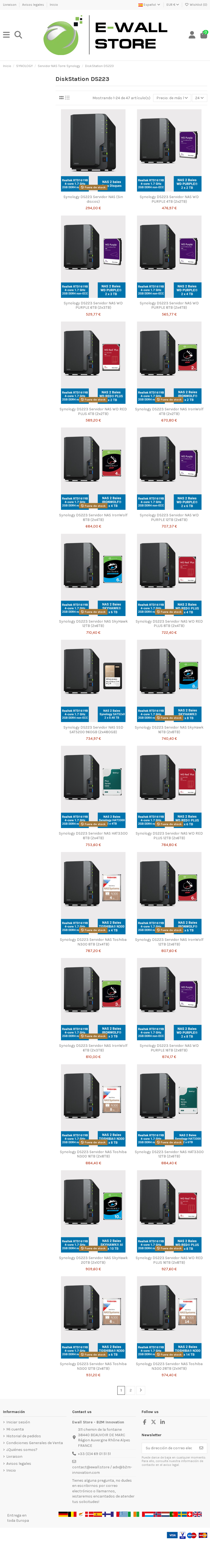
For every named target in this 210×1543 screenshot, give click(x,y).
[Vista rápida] (101, 190)
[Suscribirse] (201, 1448)
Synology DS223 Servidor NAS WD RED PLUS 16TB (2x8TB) (169, 1260)
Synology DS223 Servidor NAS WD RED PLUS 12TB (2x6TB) (169, 835)
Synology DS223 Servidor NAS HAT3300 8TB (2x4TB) (93, 835)
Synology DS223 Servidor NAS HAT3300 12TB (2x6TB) (169, 1154)
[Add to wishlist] (85, 190)
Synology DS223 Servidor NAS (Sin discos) (93, 199)
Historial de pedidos (23, 1436)
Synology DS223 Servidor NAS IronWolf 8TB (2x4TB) (93, 517)
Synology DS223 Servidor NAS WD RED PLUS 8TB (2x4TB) (169, 623)
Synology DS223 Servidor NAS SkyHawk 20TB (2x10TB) (93, 1260)
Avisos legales (33, 5)
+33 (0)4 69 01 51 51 (94, 1453)
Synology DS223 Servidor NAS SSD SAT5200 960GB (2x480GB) (93, 729)
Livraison (10, 5)
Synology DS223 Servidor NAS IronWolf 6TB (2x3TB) (93, 1048)
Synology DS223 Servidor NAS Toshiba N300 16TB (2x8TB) (93, 1154)
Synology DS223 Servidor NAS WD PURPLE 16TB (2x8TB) (169, 1048)
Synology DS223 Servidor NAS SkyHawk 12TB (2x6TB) (93, 623)
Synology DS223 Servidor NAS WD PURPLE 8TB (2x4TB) (169, 305)
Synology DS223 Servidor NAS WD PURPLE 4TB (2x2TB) (169, 199)
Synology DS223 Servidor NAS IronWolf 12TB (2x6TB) (169, 942)
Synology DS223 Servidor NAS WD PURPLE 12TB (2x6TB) (169, 517)
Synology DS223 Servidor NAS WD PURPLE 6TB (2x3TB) (93, 305)
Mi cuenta (15, 1429)
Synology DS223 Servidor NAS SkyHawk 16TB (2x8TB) (169, 729)
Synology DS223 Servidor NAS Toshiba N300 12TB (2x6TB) (93, 1366)
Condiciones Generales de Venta (34, 1443)
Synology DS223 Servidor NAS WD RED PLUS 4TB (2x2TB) (93, 411)
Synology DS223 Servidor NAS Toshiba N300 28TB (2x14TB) (169, 1366)
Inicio (54, 5)
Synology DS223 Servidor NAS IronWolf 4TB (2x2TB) (169, 411)
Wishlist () (198, 5)
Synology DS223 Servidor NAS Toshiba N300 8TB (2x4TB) (93, 942)
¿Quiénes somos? (21, 1449)
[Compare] (93, 190)
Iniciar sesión (18, 1422)
